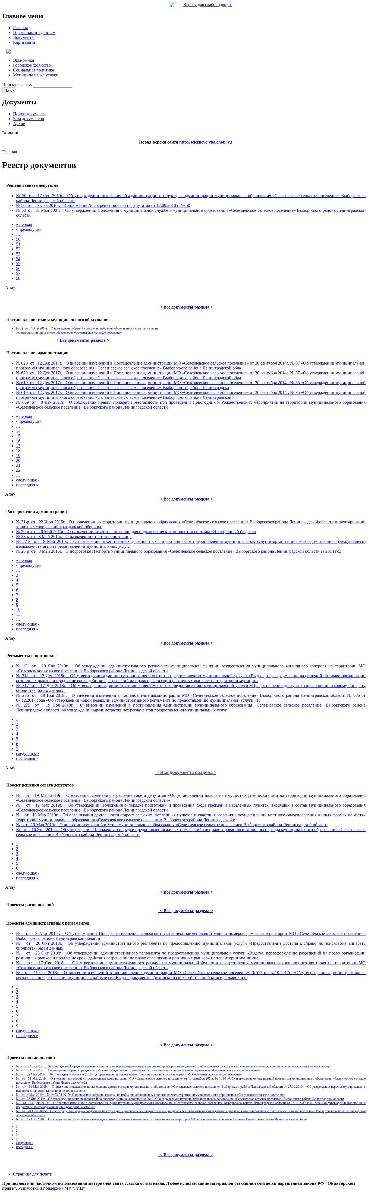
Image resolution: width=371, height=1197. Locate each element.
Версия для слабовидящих (207, 4)
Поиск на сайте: (17, 84)
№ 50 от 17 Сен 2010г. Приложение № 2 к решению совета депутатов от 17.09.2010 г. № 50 (103, 205)
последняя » (27, 485)
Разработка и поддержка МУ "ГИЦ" (51, 1188)
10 (18, 609)
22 (18, 470)
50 (18, 239)
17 (18, 445)
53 (18, 253)
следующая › (27, 480)
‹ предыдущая (29, 229)
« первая (24, 224)
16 (18, 441)
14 (18, 431)
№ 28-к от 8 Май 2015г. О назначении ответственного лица (73, 536)
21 (18, 465)
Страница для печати (32, 1174)
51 (18, 244)
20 (18, 460)
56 (18, 268)
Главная (9, 152)
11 (18, 614)
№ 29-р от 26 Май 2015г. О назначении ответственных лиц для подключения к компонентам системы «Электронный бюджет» (136, 531)
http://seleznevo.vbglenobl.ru (205, 142)
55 (18, 263)
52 (18, 249)
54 (18, 258)
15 (18, 436)
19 (18, 455)
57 (18, 273)
